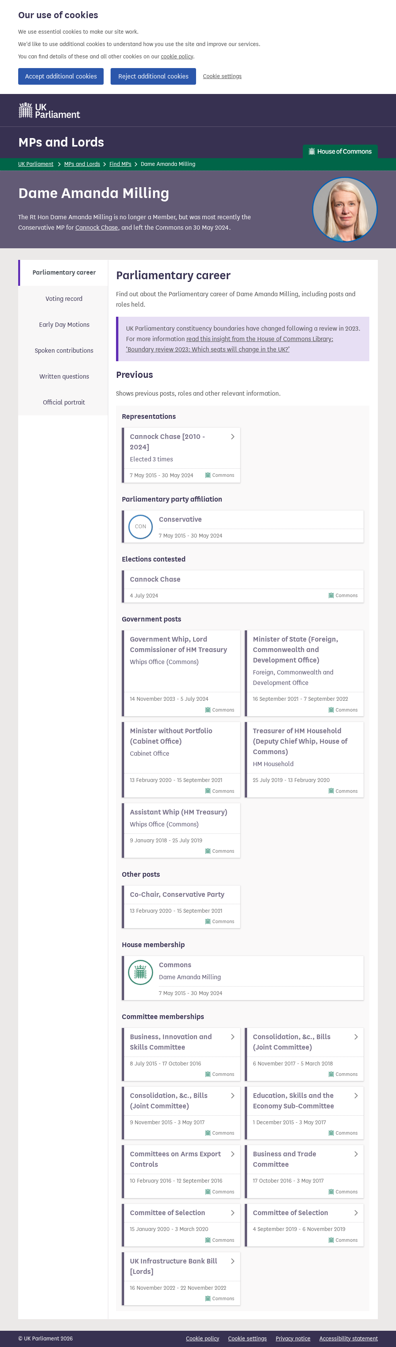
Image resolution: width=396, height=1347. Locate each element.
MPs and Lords (61, 142)
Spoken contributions (64, 350)
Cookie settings (222, 76)
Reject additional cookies (153, 76)
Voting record (64, 298)
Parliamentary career (64, 273)
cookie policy (177, 56)
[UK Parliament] (49, 110)
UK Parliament (35, 164)
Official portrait (64, 402)
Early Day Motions (64, 324)
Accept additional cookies (61, 76)
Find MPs (120, 164)
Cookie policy (202, 1338)
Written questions (64, 376)
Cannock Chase (96, 227)
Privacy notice (293, 1338)
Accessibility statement (348, 1338)
